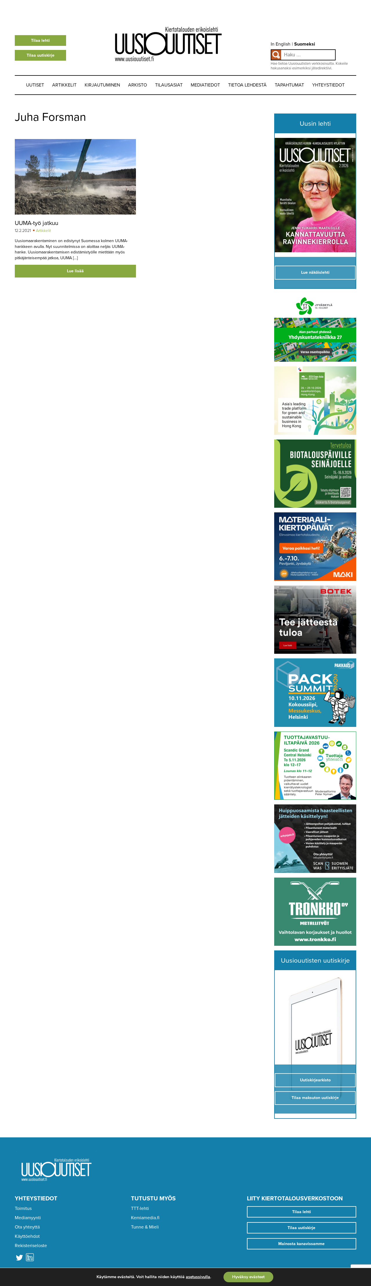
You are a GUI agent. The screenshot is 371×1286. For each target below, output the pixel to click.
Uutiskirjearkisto (315, 1080)
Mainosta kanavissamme (301, 1243)
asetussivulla (198, 1277)
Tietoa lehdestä (247, 85)
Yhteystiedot (328, 85)
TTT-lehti (140, 1208)
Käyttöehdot (27, 1236)
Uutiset (35, 85)
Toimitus (23, 1208)
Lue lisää (75, 271)
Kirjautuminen (102, 85)
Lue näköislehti (315, 272)
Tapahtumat (289, 85)
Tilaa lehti (40, 40)
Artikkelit (64, 85)
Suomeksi (304, 44)
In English (280, 44)
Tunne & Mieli (145, 1227)
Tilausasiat (169, 85)
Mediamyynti (28, 1218)
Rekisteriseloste (31, 1246)
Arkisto (137, 85)
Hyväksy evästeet (248, 1277)
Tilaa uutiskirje (40, 55)
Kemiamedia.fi (145, 1218)
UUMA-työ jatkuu (36, 223)
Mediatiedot (205, 85)
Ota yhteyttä (27, 1227)
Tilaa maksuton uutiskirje (315, 1097)
